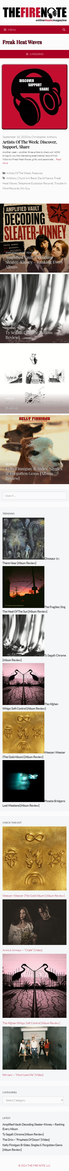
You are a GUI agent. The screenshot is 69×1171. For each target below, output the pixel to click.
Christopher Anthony (44, 137)
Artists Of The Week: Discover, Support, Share (30, 144)
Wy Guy (25, 188)
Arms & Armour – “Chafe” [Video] (22, 950)
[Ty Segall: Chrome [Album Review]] (34, 341)
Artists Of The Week (18, 173)
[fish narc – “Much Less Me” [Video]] (34, 1067)
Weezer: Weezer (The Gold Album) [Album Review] (34, 895)
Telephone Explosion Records (35, 183)
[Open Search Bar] (64, 29)
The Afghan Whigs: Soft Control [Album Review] (31, 1023)
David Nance (45, 178)
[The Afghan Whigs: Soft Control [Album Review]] (34, 1015)
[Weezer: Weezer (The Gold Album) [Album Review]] (34, 888)
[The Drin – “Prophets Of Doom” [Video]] (34, 411)
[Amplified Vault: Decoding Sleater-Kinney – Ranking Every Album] (34, 270)
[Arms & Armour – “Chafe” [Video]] (34, 942)
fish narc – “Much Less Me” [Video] (23, 1074)
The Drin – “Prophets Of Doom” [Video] (26, 1139)
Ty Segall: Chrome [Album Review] (23, 1134)
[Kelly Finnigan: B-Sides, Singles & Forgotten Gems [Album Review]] (34, 481)
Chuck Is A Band (27, 178)
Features (37, 173)
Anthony (11, 178)
